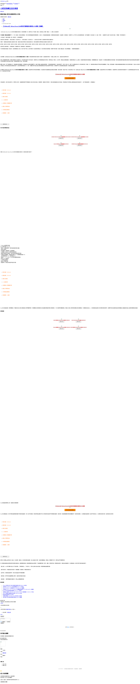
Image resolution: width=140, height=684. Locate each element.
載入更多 (2, 616)
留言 (10, 609)
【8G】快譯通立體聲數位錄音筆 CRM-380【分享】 (12, 593)
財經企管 (9, 612)
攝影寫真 (9, 16)
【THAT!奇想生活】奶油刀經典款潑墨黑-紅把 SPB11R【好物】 (15, 585)
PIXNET (62, 668)
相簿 (3, 19)
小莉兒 (1, 603)
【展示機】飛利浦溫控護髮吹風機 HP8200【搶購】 (12, 597)
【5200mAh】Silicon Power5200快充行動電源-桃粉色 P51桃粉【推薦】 (23, 26)
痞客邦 (7, 609)
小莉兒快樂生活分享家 (9, 8)
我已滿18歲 (2, 681)
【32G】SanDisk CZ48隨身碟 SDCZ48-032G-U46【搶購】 (14, 588)
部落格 (4, 20)
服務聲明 (80, 668)
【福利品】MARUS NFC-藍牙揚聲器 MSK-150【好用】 (13, 586)
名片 (3, 21)
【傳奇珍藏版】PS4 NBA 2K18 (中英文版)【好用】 (12, 595)
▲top (1, 614)
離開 (6, 681)
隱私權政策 (76, 668)
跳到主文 (2, 11)
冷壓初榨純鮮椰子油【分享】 (8, 594)
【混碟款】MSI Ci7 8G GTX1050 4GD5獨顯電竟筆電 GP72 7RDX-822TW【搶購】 (18, 589)
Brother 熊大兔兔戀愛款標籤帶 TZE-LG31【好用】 (12, 590)
